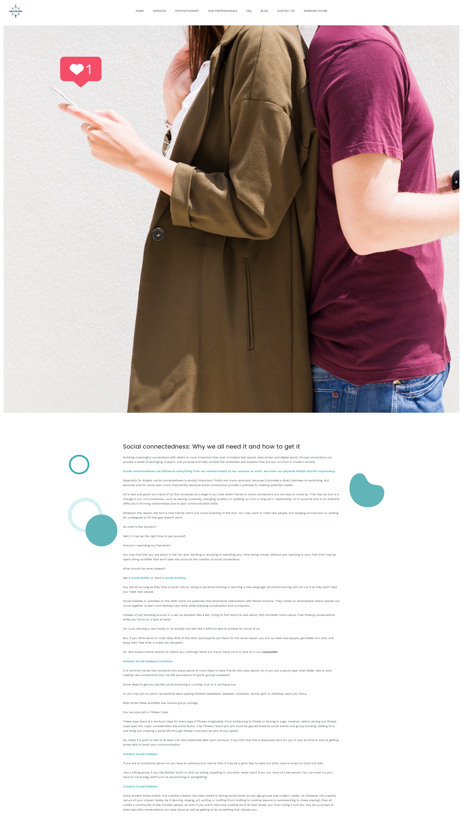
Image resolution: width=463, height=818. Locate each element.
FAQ (249, 10)
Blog (264, 10)
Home (140, 10)
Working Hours (315, 10)
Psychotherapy (187, 10)
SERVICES (159, 10)
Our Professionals (222, 10)
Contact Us (286, 10)
